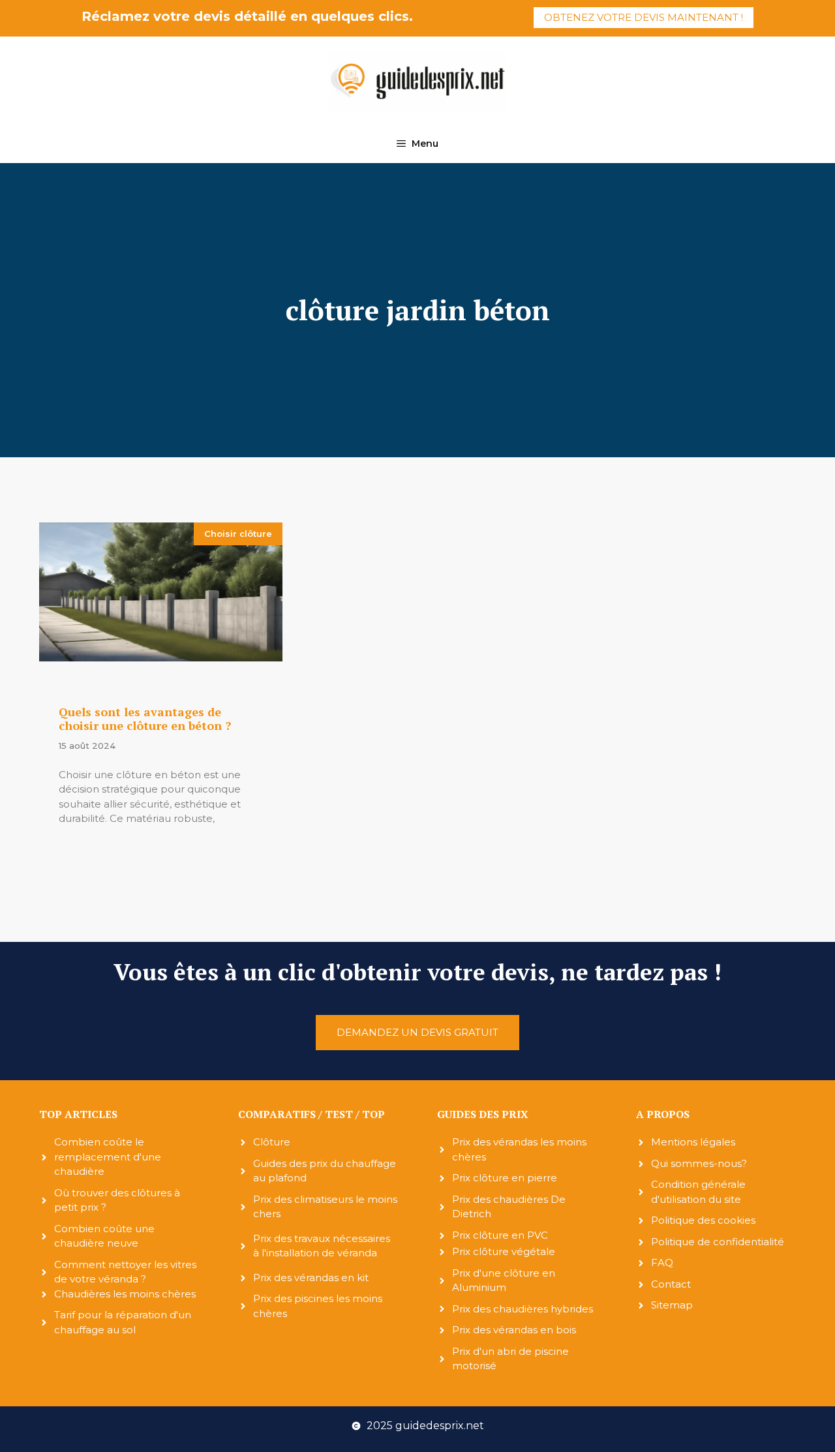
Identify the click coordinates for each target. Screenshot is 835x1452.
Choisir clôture (238, 533)
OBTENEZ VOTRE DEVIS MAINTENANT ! (643, 17)
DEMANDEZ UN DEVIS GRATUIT (417, 1032)
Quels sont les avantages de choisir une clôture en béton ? (145, 719)
